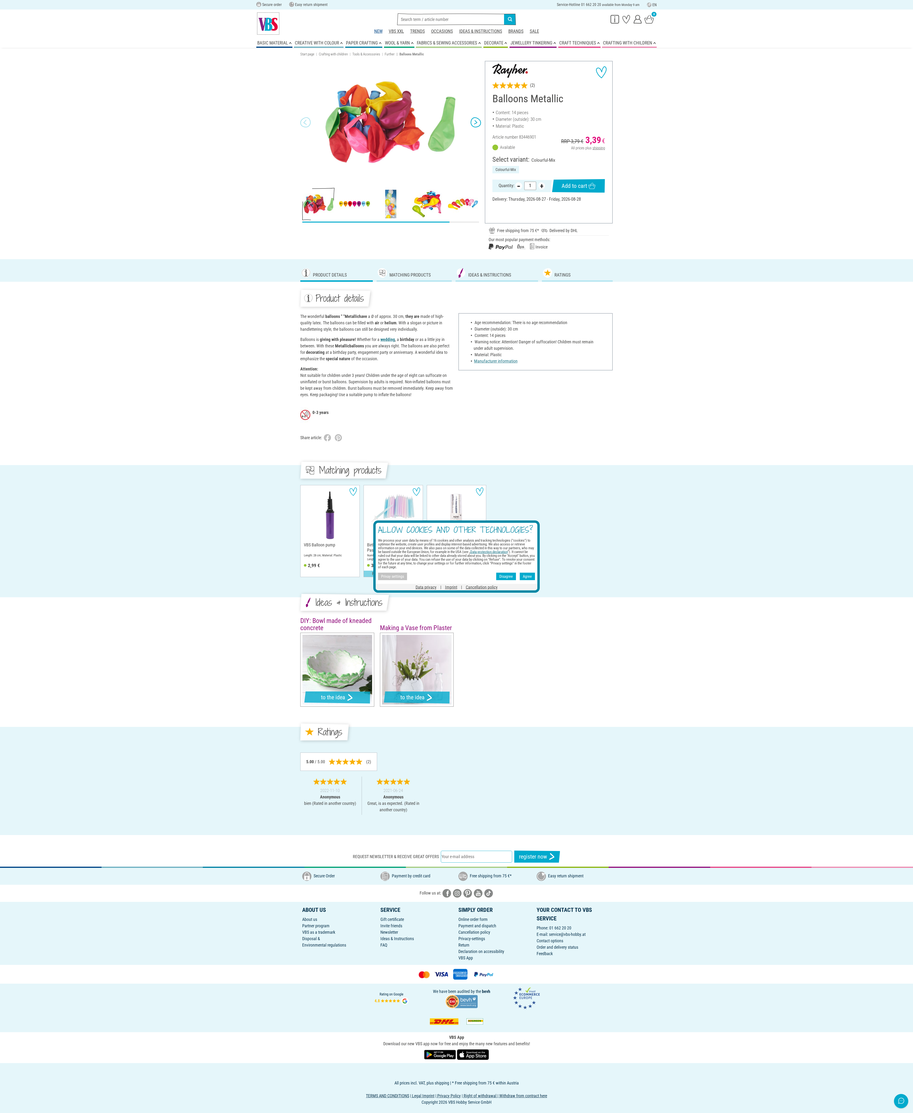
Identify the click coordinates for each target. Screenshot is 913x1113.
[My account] (637, 19)
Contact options (550, 940)
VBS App (465, 957)
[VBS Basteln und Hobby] (268, 23)
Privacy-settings (471, 938)
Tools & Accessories (366, 54)
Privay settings (392, 576)
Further (390, 54)
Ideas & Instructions (480, 31)
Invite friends (391, 925)
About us (309, 919)
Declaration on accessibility (481, 951)
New (378, 31)
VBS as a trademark (318, 932)
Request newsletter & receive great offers (396, 856)
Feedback (545, 953)
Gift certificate (392, 919)
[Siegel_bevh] (461, 1001)
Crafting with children (333, 54)
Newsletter (389, 932)
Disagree (506, 576)
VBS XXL (396, 31)
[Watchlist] (626, 19)
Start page (307, 54)
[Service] (615, 19)
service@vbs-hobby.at (567, 934)
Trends (417, 31)
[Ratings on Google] (391, 997)
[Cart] (649, 19)
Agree (527, 576)
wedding (387, 339)
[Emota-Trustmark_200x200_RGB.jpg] (526, 997)
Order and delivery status (557, 947)
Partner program (316, 925)
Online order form (473, 919)
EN (654, 5)
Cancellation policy (474, 932)
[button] (305, 122)
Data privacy (426, 587)
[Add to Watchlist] (601, 72)
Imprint (451, 587)
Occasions (442, 31)
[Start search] (510, 19)
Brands (516, 31)
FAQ (383, 945)
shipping (598, 148)
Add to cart (574, 186)
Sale (534, 31)
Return (463, 945)
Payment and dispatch (477, 925)
